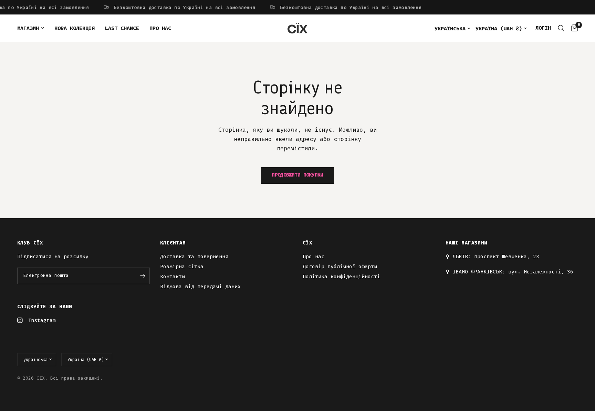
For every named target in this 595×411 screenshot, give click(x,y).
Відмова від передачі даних (200, 286)
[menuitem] (33, 28)
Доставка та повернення (194, 256)
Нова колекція (74, 28)
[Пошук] (561, 28)
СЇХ (307, 243)
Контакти (172, 276)
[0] (573, 28)
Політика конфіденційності (341, 276)
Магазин (28, 28)
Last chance (122, 28)
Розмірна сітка (181, 266)
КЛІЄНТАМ (173, 243)
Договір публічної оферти (340, 266)
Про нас (160, 28)
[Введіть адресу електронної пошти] (143, 276)
